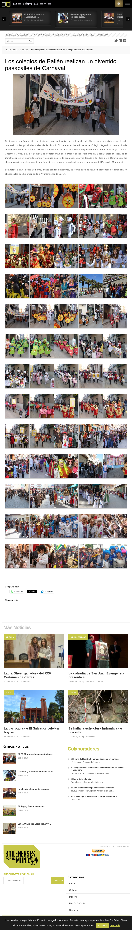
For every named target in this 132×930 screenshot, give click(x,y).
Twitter (115, 40)
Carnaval (24, 50)
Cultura (10, 637)
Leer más (115, 925)
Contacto (102, 35)
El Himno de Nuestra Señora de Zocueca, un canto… (95, 759)
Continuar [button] (102, 925)
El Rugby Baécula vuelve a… (32, 806)
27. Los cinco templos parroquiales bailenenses (92, 788)
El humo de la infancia (81, 779)
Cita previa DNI (61, 35)
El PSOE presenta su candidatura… (35, 754)
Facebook (120, 40)
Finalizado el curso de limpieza (33, 789)
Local (8, 692)
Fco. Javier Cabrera (94, 682)
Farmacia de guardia (17, 35)
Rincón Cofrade (78, 637)
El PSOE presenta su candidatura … (34, 15)
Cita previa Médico (41, 35)
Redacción (26, 682)
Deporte (73, 896)
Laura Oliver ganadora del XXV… (34, 824)
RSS (119, 3)
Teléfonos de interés (82, 35)
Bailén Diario (11, 50)
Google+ (125, 40)
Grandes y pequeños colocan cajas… (81, 15)
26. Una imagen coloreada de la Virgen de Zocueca (94, 796)
